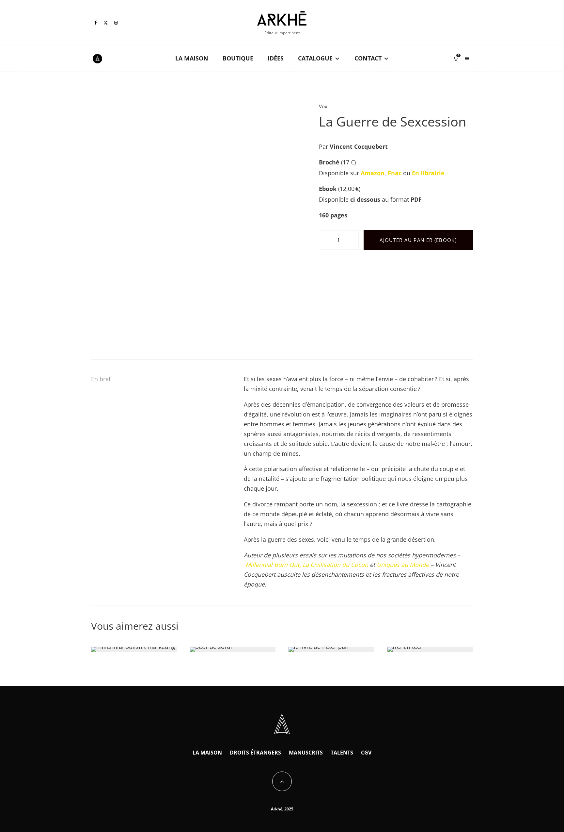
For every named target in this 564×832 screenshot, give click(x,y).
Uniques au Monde (404, 565)
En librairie (428, 173)
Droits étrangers (255, 752)
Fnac (394, 173)
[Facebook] (95, 23)
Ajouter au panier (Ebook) (418, 240)
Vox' (323, 106)
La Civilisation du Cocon (336, 565)
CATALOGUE (315, 58)
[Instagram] (116, 23)
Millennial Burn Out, (273, 565)
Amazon (372, 173)
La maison (207, 752)
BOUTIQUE (238, 58)
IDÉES (276, 58)
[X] (105, 23)
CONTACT (368, 58)
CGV (366, 752)
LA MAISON (191, 58)
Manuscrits (306, 752)
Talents (342, 752)
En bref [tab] (101, 379)
